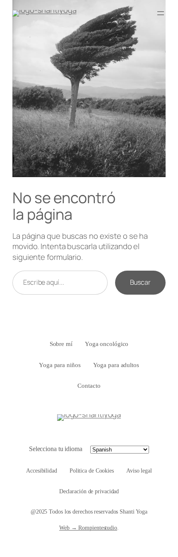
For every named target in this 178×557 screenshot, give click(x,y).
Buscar (140, 282)
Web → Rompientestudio (88, 528)
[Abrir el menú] (161, 13)
